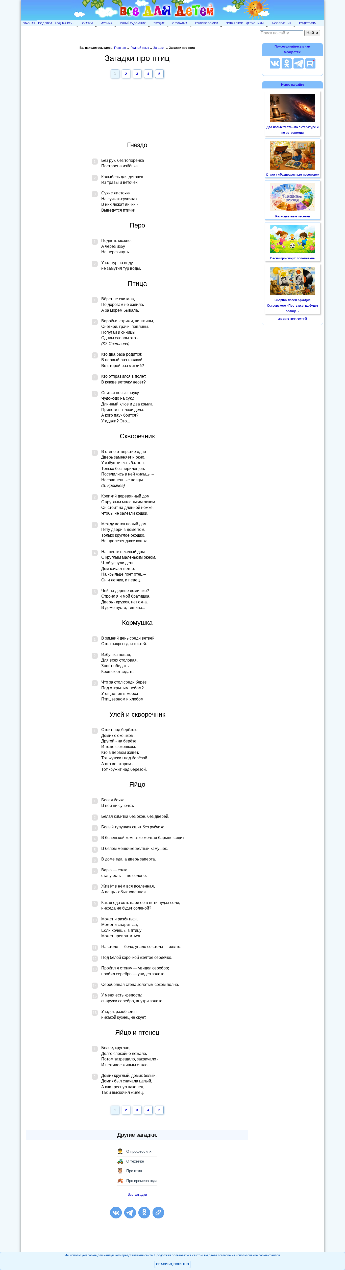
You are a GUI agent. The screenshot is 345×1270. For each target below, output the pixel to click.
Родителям (307, 23)
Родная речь (64, 23)
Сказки (87, 23)
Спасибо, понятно (172, 1264)
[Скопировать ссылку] (158, 1212)
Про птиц (129, 1170)
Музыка (106, 23)
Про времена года (137, 1180)
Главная (28, 23)
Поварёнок (234, 23)
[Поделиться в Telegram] (130, 1212)
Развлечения (281, 23)
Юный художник (133, 23)
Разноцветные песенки (292, 216)
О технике (130, 1161)
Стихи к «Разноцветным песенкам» (292, 174)
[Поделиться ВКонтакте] (116, 1212)
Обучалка (179, 23)
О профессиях (134, 1151)
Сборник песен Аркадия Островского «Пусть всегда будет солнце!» (292, 305)
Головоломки (206, 23)
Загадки (158, 48)
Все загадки (137, 1194)
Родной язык (140, 48)
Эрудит (159, 23)
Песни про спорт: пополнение (292, 258)
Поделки (45, 23)
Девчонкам (255, 23)
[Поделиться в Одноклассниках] (144, 1212)
